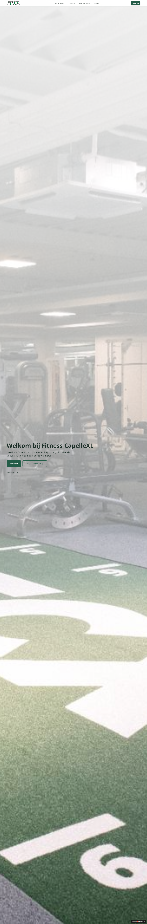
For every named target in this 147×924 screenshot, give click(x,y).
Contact (96, 3)
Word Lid (135, 3)
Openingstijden (84, 3)
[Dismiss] (144, 921)
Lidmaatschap (59, 3)
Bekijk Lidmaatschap (35, 463)
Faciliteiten (71, 3)
